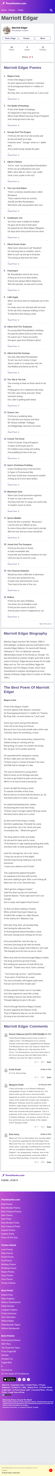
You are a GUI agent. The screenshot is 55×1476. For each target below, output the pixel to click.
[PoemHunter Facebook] (19, 1379)
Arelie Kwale (15, 1069)
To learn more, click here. (11, 1473)
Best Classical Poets (10, 1226)
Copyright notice (17, 1385)
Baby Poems (7, 1253)
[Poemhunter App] (9, 1379)
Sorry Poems (7, 1275)
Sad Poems (6, 1261)
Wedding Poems (8, 1268)
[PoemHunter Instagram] (28, 1379)
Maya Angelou (7, 1299)
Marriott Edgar (20, 28)
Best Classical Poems (11, 1211)
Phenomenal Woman (10, 1340)
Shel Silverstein (8, 1317)
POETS (14, 1180)
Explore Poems (8, 1230)
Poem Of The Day (9, 1237)
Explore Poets (7, 1234)
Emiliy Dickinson (8, 1313)
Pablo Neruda (7, 1306)
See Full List (45, 624)
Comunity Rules (38, 1390)
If (1, 1366)
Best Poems (6, 1204)
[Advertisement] (27, 1448)
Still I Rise (5, 1344)
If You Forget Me (8, 1351)
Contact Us (16, 1387)
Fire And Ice (6, 1370)
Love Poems (7, 1249)
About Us (5, 1385)
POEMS (5, 1180)
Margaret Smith (16, 1085)
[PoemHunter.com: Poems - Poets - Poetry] (13, 3)
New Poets (6, 1219)
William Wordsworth (10, 1328)
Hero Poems (7, 1279)
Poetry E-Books (8, 1283)
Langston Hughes (9, 1310)
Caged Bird (6, 1362)
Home (4, 10)
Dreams (4, 1355)
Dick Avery (14, 1134)
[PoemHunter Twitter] (24, 1379)
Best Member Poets (10, 1223)
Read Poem (12, 99)
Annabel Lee (7, 1359)
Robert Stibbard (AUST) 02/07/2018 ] (26, 1034)
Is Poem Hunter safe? (21, 1390)
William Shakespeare (11, 1302)
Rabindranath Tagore (10, 1325)
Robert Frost (7, 1295)
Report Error (33, 1387)
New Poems (6, 1215)
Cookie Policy (31, 1385)
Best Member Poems (10, 1208)
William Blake (7, 1321)
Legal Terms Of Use (16, 1392)
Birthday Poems (8, 1264)
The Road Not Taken (10, 1348)
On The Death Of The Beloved (15, 1374)
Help (24, 1387)
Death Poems (7, 1257)
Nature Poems (7, 1272)
